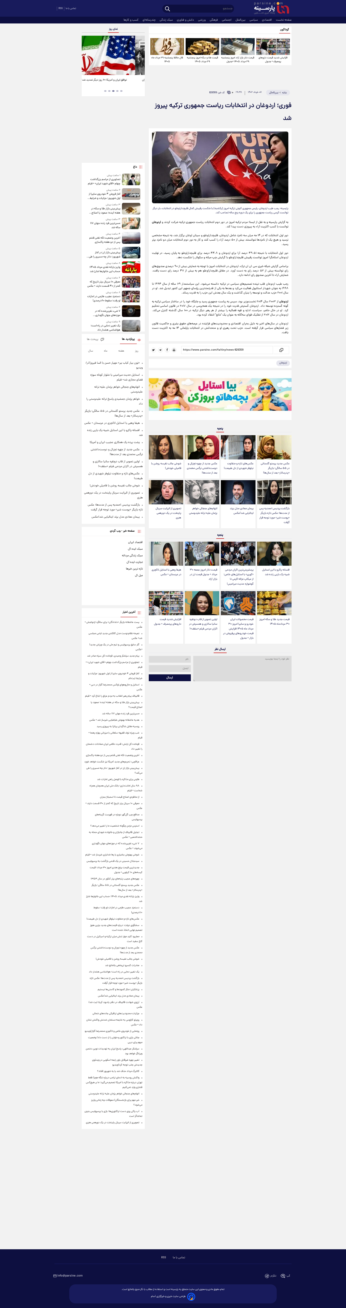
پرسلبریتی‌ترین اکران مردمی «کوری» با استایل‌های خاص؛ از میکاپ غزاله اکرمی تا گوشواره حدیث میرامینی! (238, 577)
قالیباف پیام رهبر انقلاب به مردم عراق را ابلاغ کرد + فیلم (112, 696)
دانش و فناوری (186, 20)
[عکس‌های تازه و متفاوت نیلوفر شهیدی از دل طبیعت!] (238, 447)
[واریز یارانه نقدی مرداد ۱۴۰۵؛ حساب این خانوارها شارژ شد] (131, 267)
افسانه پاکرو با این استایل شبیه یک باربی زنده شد (276, 572)
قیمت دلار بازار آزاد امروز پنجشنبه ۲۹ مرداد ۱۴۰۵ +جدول (237, 60)
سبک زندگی (167, 20)
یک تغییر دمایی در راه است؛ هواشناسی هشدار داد (105, 328)
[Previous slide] (86, 55)
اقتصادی (267, 20)
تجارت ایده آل (135, 562)
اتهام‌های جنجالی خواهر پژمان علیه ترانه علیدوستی (203, 511)
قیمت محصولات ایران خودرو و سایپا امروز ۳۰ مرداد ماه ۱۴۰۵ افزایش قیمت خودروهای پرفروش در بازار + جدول (238, 628)
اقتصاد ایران (135, 542)
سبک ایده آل (135, 549)
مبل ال (139, 575)
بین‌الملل (240, 20)
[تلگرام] (160, 350)
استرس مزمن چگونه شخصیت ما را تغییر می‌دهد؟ (114, 826)
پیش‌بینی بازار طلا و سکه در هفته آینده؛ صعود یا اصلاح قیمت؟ (105, 211)
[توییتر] (153, 350)
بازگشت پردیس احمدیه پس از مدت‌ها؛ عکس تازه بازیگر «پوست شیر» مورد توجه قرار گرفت (274, 516)
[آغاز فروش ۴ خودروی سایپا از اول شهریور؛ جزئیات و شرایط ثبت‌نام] (131, 194)
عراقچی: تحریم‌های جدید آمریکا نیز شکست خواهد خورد (111, 762)
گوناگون (284, 30)
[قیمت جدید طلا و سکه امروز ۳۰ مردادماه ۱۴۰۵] (274, 603)
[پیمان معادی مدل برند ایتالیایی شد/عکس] (238, 492)
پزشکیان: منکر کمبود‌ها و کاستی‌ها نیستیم (118, 989)
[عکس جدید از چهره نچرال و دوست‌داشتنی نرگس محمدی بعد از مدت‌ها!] (202, 447)
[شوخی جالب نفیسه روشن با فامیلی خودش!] (166, 447)
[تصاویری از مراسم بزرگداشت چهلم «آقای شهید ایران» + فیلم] (131, 180)
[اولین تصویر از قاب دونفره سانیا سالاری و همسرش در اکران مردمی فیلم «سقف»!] (202, 603)
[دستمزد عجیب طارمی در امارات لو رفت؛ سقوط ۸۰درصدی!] (131, 297)
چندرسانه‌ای (149, 20)
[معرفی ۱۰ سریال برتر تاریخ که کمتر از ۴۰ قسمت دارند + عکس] (131, 282)
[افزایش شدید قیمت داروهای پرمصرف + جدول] (273, 46)
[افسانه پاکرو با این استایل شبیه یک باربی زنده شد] (274, 554)
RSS (60, 8)
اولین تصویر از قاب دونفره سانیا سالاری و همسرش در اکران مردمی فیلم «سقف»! (203, 624)
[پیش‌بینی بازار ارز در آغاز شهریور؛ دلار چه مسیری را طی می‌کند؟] (131, 253)
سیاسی (254, 20)
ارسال (169, 678)
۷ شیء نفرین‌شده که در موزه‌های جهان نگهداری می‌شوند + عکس (107, 313)
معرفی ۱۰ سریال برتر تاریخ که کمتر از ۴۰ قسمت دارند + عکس (103, 284)
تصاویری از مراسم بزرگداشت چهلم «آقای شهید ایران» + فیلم (104, 181)
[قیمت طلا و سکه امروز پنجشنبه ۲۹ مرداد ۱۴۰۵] (202, 46)
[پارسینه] (269, 9)
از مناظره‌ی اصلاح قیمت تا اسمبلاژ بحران (119, 797)
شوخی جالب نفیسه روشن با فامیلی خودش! (166, 466)
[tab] (121, 91)
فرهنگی (214, 20)
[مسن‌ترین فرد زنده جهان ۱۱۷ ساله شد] (131, 223)
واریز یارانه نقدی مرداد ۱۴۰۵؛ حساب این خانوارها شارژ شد (104, 269)
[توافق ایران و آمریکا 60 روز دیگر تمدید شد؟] (113, 55)
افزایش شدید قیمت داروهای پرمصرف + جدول (273, 60)
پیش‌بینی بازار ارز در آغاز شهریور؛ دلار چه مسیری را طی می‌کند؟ (104, 255)
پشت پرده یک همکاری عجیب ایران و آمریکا (115, 442)
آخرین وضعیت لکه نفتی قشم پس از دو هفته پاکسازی (104, 240)
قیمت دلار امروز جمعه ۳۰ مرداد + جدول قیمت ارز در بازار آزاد (203, 574)
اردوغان (283, 363)
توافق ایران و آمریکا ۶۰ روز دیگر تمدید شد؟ (113, 80)
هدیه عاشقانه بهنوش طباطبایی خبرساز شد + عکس (114, 720)
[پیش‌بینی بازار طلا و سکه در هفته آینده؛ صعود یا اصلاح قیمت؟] (131, 209)
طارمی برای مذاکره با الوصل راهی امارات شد (118, 779)
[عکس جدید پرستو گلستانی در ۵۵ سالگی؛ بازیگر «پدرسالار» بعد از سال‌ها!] (274, 447)
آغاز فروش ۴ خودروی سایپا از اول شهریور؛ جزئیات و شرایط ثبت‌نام (104, 196)
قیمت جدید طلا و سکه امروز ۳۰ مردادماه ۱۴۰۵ (274, 621)
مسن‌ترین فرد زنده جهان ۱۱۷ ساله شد (105, 225)
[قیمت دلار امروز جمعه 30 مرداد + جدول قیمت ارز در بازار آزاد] (202, 554)
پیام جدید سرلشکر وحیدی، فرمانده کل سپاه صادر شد (113, 656)
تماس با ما (71, 8)
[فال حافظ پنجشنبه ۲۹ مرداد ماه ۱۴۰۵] (167, 46)
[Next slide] (140, 55)
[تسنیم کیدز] (220, 396)
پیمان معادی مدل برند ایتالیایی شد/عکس (241, 511)
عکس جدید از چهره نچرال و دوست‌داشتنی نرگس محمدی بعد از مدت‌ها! (202, 468)
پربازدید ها (128, 339)
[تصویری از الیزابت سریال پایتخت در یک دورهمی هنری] (166, 492)
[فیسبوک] (167, 350)
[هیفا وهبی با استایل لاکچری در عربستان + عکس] (166, 554)
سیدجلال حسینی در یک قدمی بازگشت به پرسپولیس (112, 861)
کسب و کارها (131, 20)
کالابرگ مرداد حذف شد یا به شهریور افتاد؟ (118, 1071)
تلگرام (273, 1276)
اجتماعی (227, 20)
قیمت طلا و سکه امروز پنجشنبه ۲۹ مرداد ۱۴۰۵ (202, 60)
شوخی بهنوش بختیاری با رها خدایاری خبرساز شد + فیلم (112, 855)
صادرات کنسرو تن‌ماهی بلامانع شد (122, 965)
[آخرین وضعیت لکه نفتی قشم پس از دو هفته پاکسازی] (131, 238)
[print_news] (174, 350)
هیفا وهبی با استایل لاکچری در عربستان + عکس (166, 572)
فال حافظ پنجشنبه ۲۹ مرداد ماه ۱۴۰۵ (167, 60)
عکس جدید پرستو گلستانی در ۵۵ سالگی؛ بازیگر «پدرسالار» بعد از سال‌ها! (275, 468)
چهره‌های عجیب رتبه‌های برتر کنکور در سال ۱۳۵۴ (115, 879)
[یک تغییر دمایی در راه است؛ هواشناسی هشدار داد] (131, 326)
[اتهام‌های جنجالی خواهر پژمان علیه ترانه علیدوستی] (202, 492)
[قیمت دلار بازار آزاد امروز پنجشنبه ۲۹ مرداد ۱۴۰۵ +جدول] (237, 46)
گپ (288, 1276)
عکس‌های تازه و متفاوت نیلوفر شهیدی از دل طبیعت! (238, 466)
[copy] (281, 350)
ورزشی (202, 20)
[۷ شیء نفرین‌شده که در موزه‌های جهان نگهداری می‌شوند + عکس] (131, 311)
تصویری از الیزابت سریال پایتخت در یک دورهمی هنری (168, 513)
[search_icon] (167, 9)
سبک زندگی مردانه (132, 555)
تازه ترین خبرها (134, 569)
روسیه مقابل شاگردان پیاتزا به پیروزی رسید (118, 726)
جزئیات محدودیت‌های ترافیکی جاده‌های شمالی (116, 1014)
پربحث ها (92, 339)
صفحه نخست (284, 20)
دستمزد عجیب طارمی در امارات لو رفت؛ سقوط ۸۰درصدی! (103, 298)
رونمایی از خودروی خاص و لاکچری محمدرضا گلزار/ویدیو (112, 1031)
